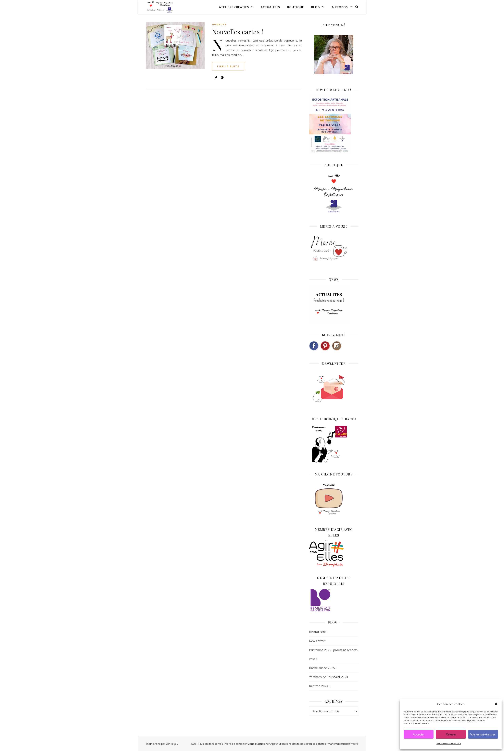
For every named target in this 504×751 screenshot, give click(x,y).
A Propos (340, 7)
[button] (496, 704)
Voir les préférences (483, 734)
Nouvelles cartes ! (237, 31)
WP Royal (171, 743)
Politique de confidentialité (448, 743)
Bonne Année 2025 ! (322, 668)
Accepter (418, 734)
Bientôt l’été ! (318, 632)
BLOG (315, 7)
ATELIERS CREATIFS (234, 7)
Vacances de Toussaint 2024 (328, 677)
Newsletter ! (317, 641)
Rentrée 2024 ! (319, 686)
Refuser (451, 734)
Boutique (295, 7)
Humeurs (219, 24)
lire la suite (228, 66)
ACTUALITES (270, 7)
